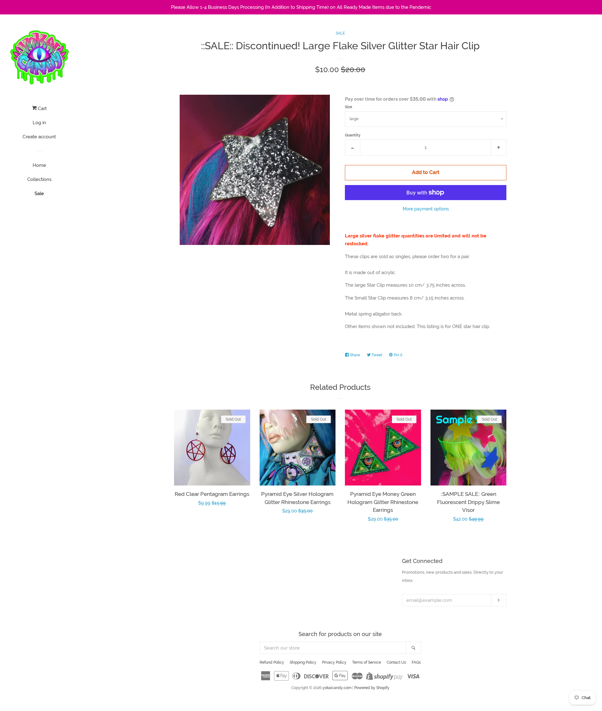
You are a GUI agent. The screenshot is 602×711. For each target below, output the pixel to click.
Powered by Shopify (371, 688)
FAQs (416, 662)
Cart (42, 108)
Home (39, 165)
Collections (39, 179)
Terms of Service (366, 662)
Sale (39, 193)
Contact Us (396, 662)
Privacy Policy (334, 662)
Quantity (353, 135)
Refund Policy (272, 662)
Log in (39, 122)
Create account (39, 137)
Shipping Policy (303, 662)
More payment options (426, 208)
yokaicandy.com (336, 688)
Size (348, 107)
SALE (340, 33)
